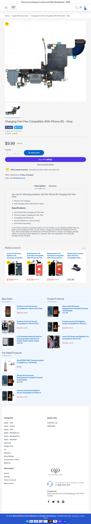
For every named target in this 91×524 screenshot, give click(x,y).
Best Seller (7, 299)
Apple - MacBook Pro (12, 436)
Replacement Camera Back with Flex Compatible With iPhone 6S (75, 255)
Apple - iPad (8, 423)
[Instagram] (63, 501)
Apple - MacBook (10, 439)
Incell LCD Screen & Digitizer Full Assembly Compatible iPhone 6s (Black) (15, 255)
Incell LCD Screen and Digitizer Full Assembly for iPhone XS (75, 337)
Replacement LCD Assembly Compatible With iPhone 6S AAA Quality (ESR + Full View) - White (35, 255)
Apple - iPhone (9, 426)
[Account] (80, 7)
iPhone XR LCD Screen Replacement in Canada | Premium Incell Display (75, 308)
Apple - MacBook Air (11, 433)
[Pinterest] (58, 501)
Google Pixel (8, 446)
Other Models (9, 456)
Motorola (7, 453)
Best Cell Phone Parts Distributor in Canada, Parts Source (34, 516)
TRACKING (51, 426)
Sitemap (7, 477)
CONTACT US (52, 423)
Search (6, 473)
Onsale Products (55, 299)
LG (5, 449)
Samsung (7, 443)
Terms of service (10, 480)
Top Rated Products (12, 353)
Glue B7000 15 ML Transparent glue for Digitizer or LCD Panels (30, 361)
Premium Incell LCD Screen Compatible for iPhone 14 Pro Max (30, 307)
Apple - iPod (8, 429)
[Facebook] (48, 501)
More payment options (45, 164)
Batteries (7, 463)
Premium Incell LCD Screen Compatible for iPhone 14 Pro (28, 322)
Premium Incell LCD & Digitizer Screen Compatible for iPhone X (74, 322)
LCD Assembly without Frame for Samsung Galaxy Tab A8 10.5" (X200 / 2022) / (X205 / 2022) (29, 338)
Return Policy (9, 483)
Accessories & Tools (11, 459)
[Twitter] (53, 501)
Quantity (8, 150)
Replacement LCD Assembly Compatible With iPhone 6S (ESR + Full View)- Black (55, 255)
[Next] (83, 248)
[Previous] (85, 248)
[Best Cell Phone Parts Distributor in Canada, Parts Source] (13, 9)
